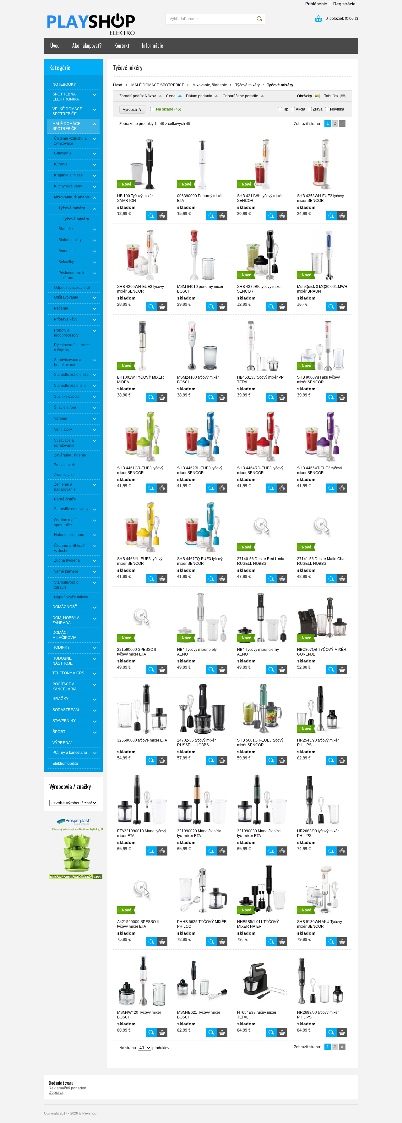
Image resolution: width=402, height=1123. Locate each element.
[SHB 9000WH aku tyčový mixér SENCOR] (322, 372)
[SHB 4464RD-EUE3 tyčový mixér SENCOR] (262, 463)
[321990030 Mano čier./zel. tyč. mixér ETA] (262, 826)
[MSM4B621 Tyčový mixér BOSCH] (202, 1007)
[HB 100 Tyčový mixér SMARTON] (142, 191)
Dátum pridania (199, 96)
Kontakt (121, 45)
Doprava (56, 1092)
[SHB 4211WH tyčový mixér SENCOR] (262, 191)
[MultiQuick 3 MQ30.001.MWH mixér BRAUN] (322, 281)
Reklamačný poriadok (67, 1088)
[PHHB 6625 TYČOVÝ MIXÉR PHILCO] (202, 917)
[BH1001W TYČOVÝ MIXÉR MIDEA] (142, 372)
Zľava (318, 109)
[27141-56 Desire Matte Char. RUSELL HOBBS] (322, 554)
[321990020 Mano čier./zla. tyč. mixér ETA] (202, 826)
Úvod (55, 45)
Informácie (152, 45)
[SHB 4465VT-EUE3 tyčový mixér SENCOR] (322, 463)
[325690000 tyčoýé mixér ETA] (142, 735)
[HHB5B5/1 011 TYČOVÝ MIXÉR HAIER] (262, 917)
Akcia (300, 109)
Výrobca (132, 109)
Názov (150, 96)
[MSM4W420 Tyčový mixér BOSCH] (142, 1007)
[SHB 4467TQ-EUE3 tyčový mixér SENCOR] (202, 554)
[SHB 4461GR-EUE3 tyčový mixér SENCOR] (142, 463)
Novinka (337, 109)
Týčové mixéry (247, 85)
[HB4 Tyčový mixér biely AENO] (202, 644)
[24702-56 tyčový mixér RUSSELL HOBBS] (202, 735)
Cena (171, 96)
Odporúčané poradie (240, 96)
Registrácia (344, 3)
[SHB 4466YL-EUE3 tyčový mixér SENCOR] (142, 554)
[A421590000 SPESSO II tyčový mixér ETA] (142, 917)
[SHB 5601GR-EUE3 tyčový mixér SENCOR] (262, 735)
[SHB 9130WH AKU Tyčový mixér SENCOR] (322, 917)
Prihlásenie (316, 3)
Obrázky (304, 96)
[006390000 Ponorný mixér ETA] (202, 191)
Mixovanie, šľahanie (210, 85)
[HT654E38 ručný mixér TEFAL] (262, 1007)
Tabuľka (331, 96)
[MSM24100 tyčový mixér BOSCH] (202, 372)
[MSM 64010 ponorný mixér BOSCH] (202, 281)
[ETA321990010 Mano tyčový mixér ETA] (142, 826)
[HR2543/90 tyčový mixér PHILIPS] (322, 735)
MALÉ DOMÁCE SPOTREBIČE (157, 85)
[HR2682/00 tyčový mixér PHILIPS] (322, 826)
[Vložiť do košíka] (162, 215)
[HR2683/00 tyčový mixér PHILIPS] (322, 1007)
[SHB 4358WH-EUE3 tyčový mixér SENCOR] (322, 191)
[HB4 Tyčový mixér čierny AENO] (262, 644)
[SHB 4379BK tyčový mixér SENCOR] (262, 281)
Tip (285, 109)
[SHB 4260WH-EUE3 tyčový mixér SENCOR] (142, 281)
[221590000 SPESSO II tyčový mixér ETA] (142, 644)
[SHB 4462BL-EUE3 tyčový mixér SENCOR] (202, 463)
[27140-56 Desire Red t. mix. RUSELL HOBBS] (262, 554)
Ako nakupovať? (87, 45)
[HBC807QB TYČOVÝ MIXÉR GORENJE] (322, 644)
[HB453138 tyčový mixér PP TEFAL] (262, 372)
